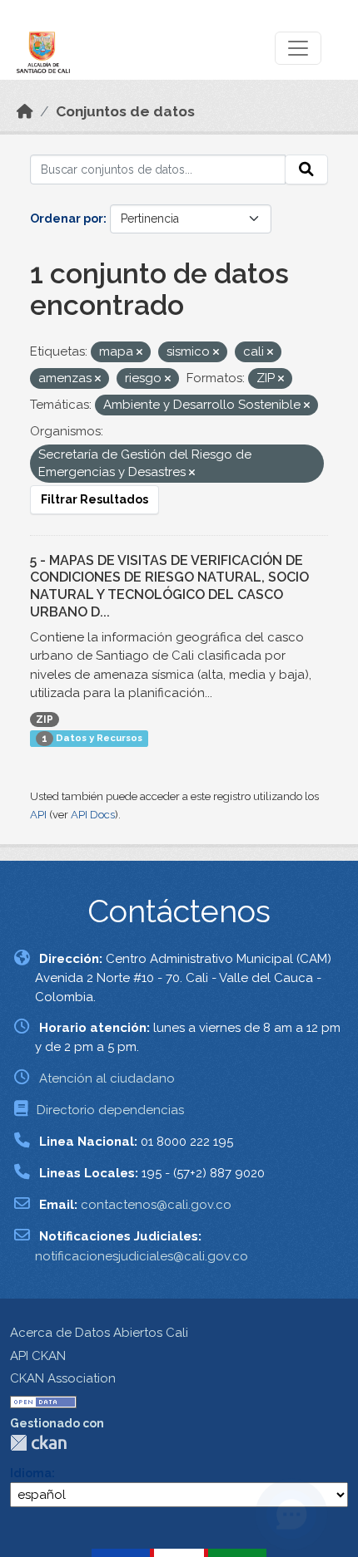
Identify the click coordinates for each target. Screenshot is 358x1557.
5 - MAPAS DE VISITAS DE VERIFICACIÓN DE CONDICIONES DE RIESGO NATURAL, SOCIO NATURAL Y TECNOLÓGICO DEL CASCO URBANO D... (169, 586)
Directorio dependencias (110, 1110)
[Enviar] (306, 169)
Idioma (31, 1473)
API (38, 814)
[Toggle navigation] (298, 48)
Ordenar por (66, 218)
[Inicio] (25, 111)
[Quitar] (139, 352)
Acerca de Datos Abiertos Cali (99, 1332)
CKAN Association (63, 1378)
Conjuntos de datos (125, 111)
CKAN (38, 1442)
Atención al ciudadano (107, 1078)
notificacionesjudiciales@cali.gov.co (141, 1256)
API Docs (93, 814)
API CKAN (38, 1355)
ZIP (44, 719)
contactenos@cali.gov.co (156, 1204)
